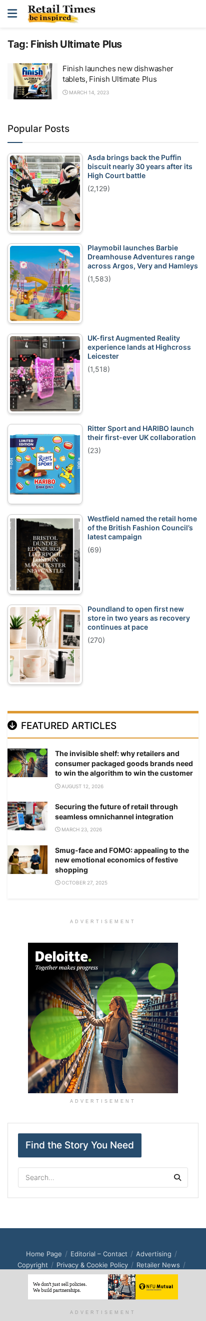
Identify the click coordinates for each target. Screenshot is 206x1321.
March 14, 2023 (88, 92)
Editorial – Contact (99, 1254)
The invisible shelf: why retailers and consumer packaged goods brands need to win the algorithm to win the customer (124, 763)
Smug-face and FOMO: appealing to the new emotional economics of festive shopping (122, 860)
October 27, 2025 (84, 882)
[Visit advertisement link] (103, 1018)
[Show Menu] (12, 14)
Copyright (33, 1265)
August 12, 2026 (82, 786)
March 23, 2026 (81, 829)
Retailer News (158, 1265)
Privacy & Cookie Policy (92, 1265)
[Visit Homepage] (64, 14)
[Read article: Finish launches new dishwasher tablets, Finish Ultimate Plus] (33, 81)
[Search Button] (193, 14)
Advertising (154, 1254)
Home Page (44, 1254)
